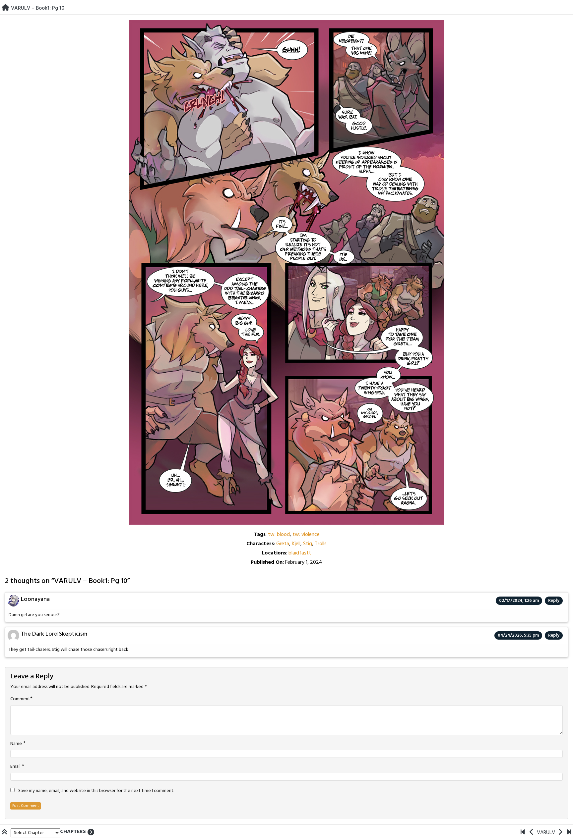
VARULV (546, 832)
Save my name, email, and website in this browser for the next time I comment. (96, 791)
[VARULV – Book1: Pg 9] (532, 832)
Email (15, 766)
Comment (20, 699)
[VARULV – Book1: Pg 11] (560, 832)
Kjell (296, 544)
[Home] (5, 8)
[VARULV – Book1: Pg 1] (523, 832)
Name (16, 744)
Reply (553, 600)
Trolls (321, 544)
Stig (307, 544)
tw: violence (306, 534)
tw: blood (279, 534)
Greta (282, 544)
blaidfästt (299, 553)
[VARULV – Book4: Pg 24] (569, 832)
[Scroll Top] (5, 832)
